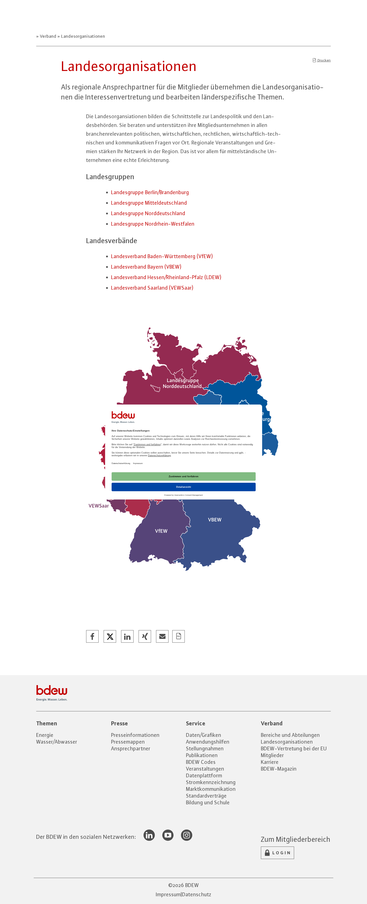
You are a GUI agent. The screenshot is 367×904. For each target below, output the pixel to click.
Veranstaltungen (205, 769)
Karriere (270, 762)
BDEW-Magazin (279, 769)
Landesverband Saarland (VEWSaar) (152, 288)
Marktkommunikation (211, 789)
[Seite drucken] (179, 636)
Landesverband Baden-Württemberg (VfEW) (162, 256)
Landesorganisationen (82, 36)
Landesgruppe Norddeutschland (148, 213)
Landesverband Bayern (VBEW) (146, 267)
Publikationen (202, 755)
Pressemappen (128, 742)
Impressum (168, 894)
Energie (44, 735)
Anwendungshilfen (207, 742)
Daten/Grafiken (203, 735)
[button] (92, 636)
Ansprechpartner (130, 748)
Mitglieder (272, 755)
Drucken (324, 60)
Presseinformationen (135, 735)
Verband (48, 36)
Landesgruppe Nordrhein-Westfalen (152, 224)
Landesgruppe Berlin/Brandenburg (150, 192)
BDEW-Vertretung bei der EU (294, 748)
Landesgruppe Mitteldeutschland (149, 203)
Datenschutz (196, 894)
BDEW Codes (201, 762)
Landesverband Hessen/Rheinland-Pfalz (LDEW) (166, 277)
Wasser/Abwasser (56, 742)
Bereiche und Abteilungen (290, 735)
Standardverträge (206, 796)
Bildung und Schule (208, 802)
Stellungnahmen (205, 748)
